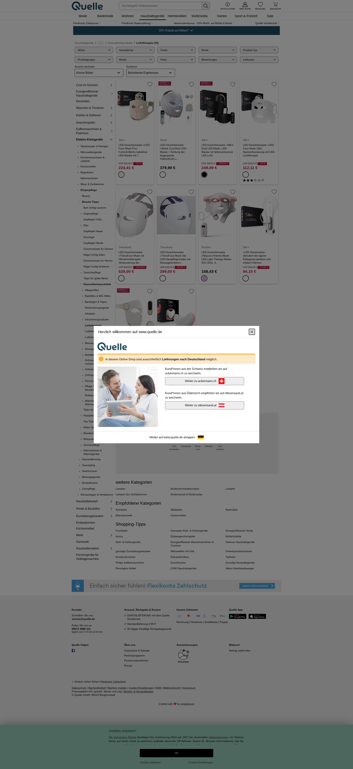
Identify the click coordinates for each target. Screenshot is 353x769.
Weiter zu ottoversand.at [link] (200, 405)
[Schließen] (252, 332)
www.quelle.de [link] (173, 437)
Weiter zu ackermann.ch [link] (200, 380)
